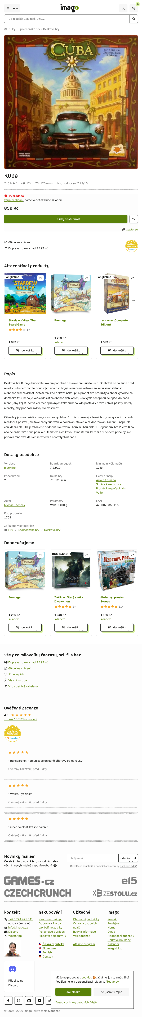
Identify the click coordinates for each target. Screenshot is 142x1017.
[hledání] (134, 19)
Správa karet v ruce (108, 484)
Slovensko (49, 948)
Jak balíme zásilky (50, 927)
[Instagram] (19, 1000)
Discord (13, 931)
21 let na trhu (16, 674)
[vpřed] (134, 300)
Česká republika (53, 944)
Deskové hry (51, 29)
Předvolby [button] (112, 981)
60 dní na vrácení (19, 668)
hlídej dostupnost (68, 219)
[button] (71, 266)
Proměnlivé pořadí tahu (111, 488)
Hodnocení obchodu (121, 935)
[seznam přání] (134, 219)
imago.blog (115, 948)
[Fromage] (71, 316)
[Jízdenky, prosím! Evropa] (117, 593)
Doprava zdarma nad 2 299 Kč (28, 662)
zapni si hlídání (13, 200)
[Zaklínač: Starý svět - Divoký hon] (71, 593)
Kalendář (113, 944)
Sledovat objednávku (52, 935)
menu (14, 8)
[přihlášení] (123, 8)
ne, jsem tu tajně (111, 992)
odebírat (126, 858)
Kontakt (112, 919)
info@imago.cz (18, 927)
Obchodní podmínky (86, 919)
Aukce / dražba (106, 480)
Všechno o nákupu (50, 919)
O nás (111, 931)
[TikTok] (50, 1000)
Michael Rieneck (14, 505)
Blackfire (10, 467)
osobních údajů (128, 866)
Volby (100, 492)
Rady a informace (84, 931)
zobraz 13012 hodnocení (20, 719)
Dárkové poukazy (119, 940)
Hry (13, 29)
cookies (87, 977)
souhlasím (73, 992)
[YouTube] (39, 1000)
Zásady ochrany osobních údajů (76, 1002)
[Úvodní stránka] (6, 29)
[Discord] (29, 1000)
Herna (111, 927)
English (47, 952)
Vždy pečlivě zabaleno (23, 686)
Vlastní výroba (17, 680)
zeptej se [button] (132, 229)
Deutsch (47, 956)
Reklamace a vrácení (52, 931)
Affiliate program (84, 944)
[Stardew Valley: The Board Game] (25, 316)
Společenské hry (29, 29)
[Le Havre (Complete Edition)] (117, 316)
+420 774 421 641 (20, 919)
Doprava (44, 923)
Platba (57, 923)
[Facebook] (8, 1000)
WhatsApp (15, 935)
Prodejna (113, 923)
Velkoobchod (81, 935)
